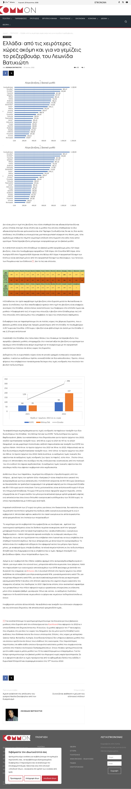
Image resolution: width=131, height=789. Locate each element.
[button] (126, 22)
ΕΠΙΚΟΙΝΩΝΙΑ (100, 2)
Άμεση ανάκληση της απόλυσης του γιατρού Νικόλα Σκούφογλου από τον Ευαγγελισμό (19, 696)
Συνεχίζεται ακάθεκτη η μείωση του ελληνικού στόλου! (68, 695)
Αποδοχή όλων (49, 778)
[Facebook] (119, 2)
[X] (123, 2)
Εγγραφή (114, 770)
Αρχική (5, 33)
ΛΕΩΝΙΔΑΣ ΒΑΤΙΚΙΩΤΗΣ (14, 67)
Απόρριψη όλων (32, 778)
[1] (33, 261)
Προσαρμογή (15, 778)
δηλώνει (30, 571)
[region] (33, 766)
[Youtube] (127, 2)
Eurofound (53, 624)
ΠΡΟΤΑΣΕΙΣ (14, 33)
